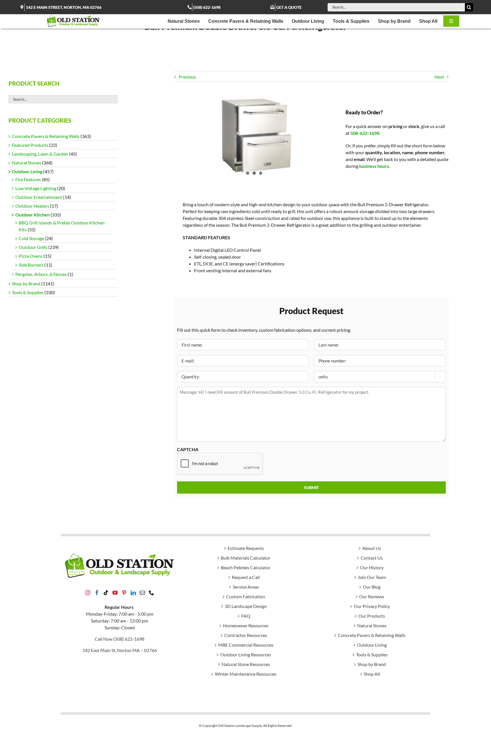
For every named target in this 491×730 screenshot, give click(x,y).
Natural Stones (26, 162)
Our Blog (371, 586)
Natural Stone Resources (246, 664)
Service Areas (246, 586)
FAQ (245, 615)
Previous (187, 76)
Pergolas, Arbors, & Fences (41, 274)
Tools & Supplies (27, 292)
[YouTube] (115, 592)
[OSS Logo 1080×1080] (73, 16)
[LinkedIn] (133, 592)
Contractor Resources (245, 635)
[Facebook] (96, 592)
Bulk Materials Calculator (246, 557)
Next (439, 76)
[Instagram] (87, 592)
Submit (311, 487)
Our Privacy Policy (372, 606)
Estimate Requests (246, 548)
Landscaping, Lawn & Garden (40, 153)
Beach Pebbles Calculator (246, 567)
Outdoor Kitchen (32, 214)
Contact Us (372, 557)
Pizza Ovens (31, 256)
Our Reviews (371, 596)
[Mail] (142, 592)
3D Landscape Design (246, 606)
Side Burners (31, 264)
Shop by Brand (26, 283)
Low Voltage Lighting (35, 188)
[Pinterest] (124, 592)
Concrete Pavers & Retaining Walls (46, 136)
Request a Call (246, 577)
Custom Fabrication (245, 596)
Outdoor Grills (33, 247)
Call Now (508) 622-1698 (119, 639)
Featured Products (30, 145)
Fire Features (28, 179)
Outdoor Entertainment (38, 197)
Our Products (371, 615)
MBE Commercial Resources (245, 644)
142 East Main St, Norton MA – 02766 (119, 650)
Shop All (372, 674)
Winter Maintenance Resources (245, 674)
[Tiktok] (106, 592)
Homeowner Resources (246, 625)
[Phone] (151, 592)
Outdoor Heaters (32, 206)
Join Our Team (372, 577)
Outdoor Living (27, 171)
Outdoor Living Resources (245, 654)
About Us (371, 548)
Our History (372, 567)
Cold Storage (31, 238)
